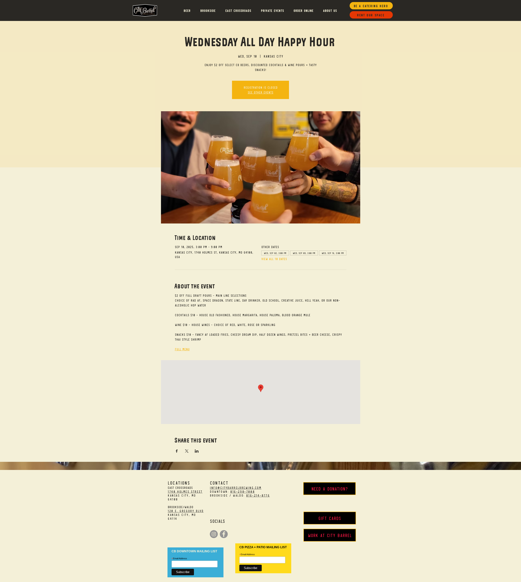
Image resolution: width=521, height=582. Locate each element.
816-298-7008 (242, 491)
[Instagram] (214, 534)
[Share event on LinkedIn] (197, 451)
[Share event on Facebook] (177, 451)
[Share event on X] (187, 451)
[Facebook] (224, 534)
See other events (260, 92)
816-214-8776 (258, 495)
